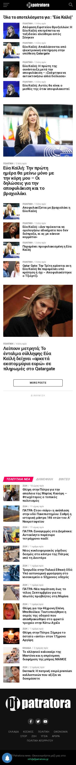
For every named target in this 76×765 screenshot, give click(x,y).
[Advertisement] (38, 435)
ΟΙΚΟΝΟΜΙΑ (60, 731)
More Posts (38, 382)
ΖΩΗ (33, 736)
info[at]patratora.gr (38, 759)
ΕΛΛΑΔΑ (14, 731)
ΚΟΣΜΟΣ (28, 731)
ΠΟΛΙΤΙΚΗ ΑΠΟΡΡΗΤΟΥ (40, 740)
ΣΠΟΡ (23, 736)
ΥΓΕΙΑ (44, 736)
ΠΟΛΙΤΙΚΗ (43, 731)
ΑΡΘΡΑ (56, 736)
